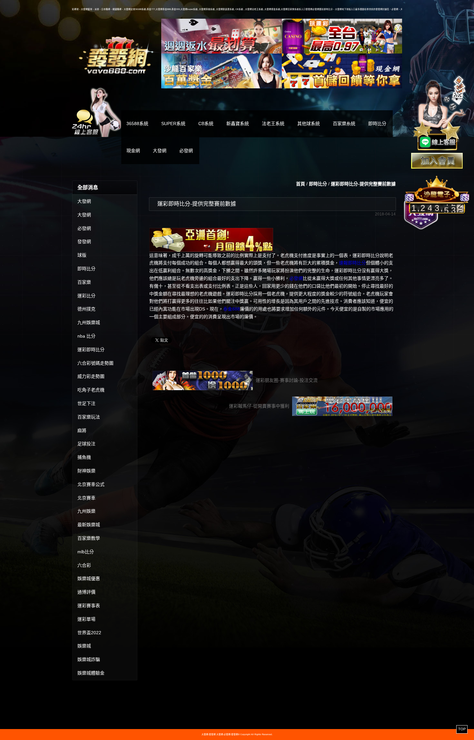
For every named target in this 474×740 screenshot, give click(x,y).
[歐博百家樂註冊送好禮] (221, 36)
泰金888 (231, 308)
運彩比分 (86, 295)
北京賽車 (86, 497)
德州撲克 (86, 308)
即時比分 (377, 123)
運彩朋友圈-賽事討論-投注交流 (286, 380)
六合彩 (84, 565)
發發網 (84, 241)
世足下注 (86, 403)
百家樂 (84, 282)
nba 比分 (86, 336)
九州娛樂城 (88, 322)
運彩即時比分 (90, 349)
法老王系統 (273, 123)
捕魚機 (84, 457)
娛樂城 (84, 645)
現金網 (133, 150)
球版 (81, 255)
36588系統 (137, 123)
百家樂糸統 (344, 123)
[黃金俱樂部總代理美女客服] (439, 113)
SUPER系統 (173, 123)
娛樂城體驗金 (90, 673)
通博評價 (86, 592)
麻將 (81, 430)
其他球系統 (308, 123)
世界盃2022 (89, 632)
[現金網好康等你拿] (342, 71)
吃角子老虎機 (90, 389)
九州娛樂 (86, 511)
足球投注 (86, 443)
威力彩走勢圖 (90, 376)
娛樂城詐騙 (88, 659)
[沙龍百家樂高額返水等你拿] (221, 71)
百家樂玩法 (88, 416)
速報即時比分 (352, 262)
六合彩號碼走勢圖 (95, 363)
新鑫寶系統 (237, 123)
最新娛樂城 (88, 524)
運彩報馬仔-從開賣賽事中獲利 (260, 406)
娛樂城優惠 (88, 578)
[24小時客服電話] (96, 111)
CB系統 (205, 123)
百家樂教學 (88, 538)
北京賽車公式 (90, 484)
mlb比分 (85, 551)
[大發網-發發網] (116, 54)
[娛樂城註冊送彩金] (437, 161)
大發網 (159, 150)
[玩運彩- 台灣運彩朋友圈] (342, 36)
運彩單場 (86, 619)
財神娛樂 (86, 470)
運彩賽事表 (88, 605)
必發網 (186, 150)
